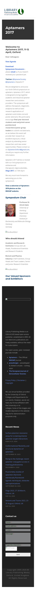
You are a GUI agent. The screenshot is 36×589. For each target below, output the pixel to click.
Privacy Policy (11, 380)
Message (10, 534)
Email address (11, 526)
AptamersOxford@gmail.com (18, 150)
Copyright (9, 383)
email (13, 72)
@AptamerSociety (19, 79)
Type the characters (14, 545)
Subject (9, 530)
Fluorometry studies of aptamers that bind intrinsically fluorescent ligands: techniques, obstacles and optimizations (17, 478)
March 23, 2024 (11, 441)
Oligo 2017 (10, 171)
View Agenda (11, 61)
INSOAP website (12, 191)
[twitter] (17, 3)
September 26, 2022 (13, 486)
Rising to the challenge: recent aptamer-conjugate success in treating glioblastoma (17, 462)
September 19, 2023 (13, 454)
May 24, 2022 (10, 496)
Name (9, 522)
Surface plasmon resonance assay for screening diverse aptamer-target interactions (17, 436)
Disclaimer (21, 380)
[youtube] (21, 3)
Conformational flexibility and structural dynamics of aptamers (17, 449)
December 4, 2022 (12, 467)
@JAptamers (10, 82)
